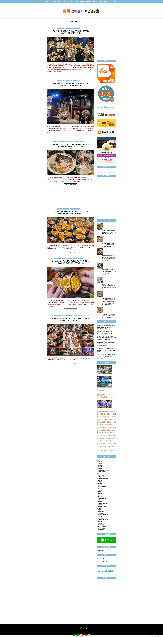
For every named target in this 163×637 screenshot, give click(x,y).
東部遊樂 (100, 523)
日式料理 (72, 28)
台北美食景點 (101, 513)
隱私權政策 (107, 1)
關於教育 (100, 466)
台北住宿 (100, 516)
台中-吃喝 (67, 28)
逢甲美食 (60, 1)
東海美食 (88, 1)
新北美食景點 (101, 524)
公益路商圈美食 (60, 28)
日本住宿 (100, 521)
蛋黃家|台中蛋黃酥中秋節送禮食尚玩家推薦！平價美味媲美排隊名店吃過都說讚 (108, 244)
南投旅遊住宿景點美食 (103, 503)
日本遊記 (100, 500)
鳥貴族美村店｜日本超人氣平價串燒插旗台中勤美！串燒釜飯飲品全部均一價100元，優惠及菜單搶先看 (106, 344)
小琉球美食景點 (101, 528)
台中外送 (100, 480)
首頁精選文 (100, 496)
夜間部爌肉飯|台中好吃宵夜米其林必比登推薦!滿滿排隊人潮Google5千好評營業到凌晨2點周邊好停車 (106, 350)
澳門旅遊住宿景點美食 (103, 506)
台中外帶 (100, 476)
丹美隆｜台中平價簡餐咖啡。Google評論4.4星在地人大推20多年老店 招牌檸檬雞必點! (109, 232)
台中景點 (100, 481)
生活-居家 (100, 509)
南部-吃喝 (100, 495)
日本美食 (77, 28)
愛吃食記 (73, 141)
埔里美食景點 (101, 511)
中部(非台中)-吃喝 (102, 486)
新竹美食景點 (101, 529)
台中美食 (47, 1)
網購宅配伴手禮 (80, 1)
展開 (98, 460)
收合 (101, 460)
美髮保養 (100, 501)
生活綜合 (100, 473)
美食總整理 (100, 493)
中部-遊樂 (100, 468)
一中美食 (66, 1)
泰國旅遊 (100, 491)
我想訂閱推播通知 (100, 550)
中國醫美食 (100, 518)
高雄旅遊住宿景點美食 (103, 514)
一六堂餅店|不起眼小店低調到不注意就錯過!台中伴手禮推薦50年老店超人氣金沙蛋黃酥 (108, 315)
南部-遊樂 (100, 490)
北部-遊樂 (100, 488)
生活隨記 (100, 505)
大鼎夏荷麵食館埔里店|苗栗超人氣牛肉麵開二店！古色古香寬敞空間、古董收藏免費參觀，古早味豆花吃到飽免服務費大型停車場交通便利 (108, 301)
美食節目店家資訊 (102, 526)
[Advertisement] (70, 198)
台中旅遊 (54, 1)
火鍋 (83, 141)
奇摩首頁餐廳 (101, 475)
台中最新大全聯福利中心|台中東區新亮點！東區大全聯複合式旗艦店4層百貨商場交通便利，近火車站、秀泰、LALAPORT (106, 338)
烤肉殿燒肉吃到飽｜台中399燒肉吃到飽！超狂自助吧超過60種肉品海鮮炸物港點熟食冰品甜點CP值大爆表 (106, 327)
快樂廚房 (100, 483)
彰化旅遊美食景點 (102, 498)
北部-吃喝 (100, 485)
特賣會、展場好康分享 (103, 478)
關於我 (100, 1)
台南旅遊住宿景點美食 (103, 519)
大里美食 (72, 1)
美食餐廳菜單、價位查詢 (74, 80)
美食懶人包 (94, 1)
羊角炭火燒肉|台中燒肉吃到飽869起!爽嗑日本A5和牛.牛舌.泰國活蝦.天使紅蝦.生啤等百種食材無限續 (106, 356)
